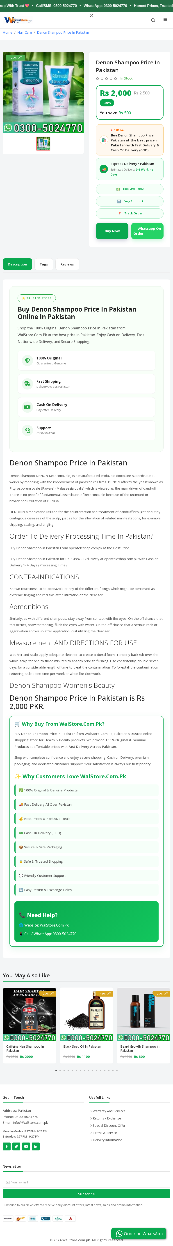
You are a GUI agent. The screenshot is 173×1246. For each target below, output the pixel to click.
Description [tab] (17, 264)
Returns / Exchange (107, 1118)
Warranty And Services (109, 1111)
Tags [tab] (44, 264)
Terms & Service (105, 1133)
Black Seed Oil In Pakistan (82, 1046)
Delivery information (108, 1140)
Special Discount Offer (109, 1125)
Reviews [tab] (67, 264)
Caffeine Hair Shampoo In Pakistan (25, 1048)
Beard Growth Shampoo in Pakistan (139, 1048)
